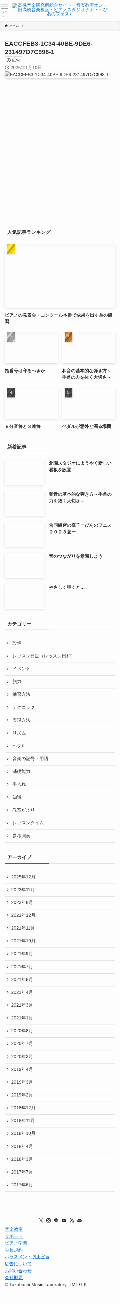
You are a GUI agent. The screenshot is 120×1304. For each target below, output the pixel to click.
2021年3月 (22, 1005)
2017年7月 (22, 1172)
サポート (14, 1236)
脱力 (16, 681)
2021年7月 (22, 966)
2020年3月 (22, 1056)
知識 (16, 797)
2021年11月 (23, 928)
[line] (56, 1220)
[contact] (79, 1220)
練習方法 (21, 694)
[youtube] (64, 1220)
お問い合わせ (18, 1271)
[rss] (72, 1220)
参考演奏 (21, 835)
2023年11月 (23, 889)
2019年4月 (22, 1069)
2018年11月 (23, 1120)
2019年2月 (22, 1095)
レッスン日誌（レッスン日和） (43, 656)
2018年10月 (23, 1133)
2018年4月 (22, 1146)
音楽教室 (14, 1229)
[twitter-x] (41, 1220)
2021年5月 (22, 979)
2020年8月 (22, 1030)
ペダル (19, 745)
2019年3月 (22, 1082)
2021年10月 (23, 941)
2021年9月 (22, 953)
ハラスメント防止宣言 (27, 1256)
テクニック (23, 707)
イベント (21, 668)
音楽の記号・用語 (30, 758)
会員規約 (14, 1250)
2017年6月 (22, 1184)
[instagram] (49, 1220)
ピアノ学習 (16, 1243)
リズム (19, 733)
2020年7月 (22, 1043)
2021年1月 (22, 1018)
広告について (18, 1263)
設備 (16, 643)
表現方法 (21, 720)
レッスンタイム (28, 823)
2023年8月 (22, 902)
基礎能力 (21, 771)
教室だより (23, 810)
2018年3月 (22, 1159)
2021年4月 (22, 992)
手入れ (19, 784)
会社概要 (14, 1277)
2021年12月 (23, 915)
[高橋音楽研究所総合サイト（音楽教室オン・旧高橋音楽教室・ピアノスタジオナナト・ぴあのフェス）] (60, 10)
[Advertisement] (60, 157)
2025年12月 (23, 877)
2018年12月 (23, 1107)
